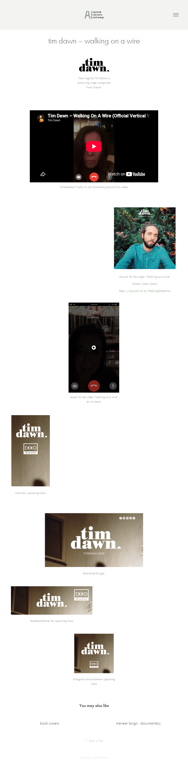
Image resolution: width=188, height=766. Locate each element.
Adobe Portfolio (100, 757)
